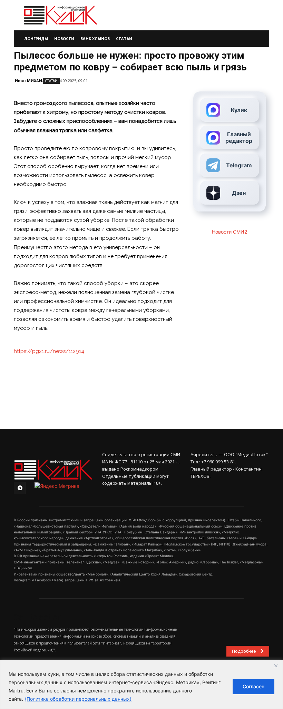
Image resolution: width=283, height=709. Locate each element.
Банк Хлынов (95, 38)
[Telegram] (20, 488)
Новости (64, 38)
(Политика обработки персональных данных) (78, 699)
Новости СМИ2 (229, 232)
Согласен (253, 686)
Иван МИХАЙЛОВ (33, 80)
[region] (141, 684)
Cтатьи (51, 80)
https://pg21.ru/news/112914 (49, 351)
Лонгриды (36, 38)
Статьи (124, 38)
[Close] (276, 665)
